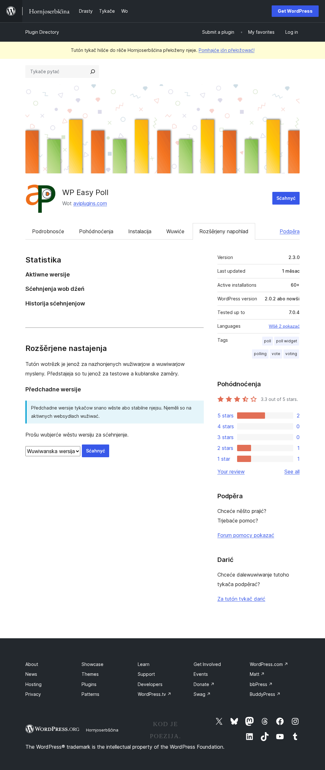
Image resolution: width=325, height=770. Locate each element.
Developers (150, 684)
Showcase (92, 664)
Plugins (89, 684)
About (31, 664)
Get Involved (207, 664)
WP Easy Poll (85, 192)
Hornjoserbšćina (102, 729)
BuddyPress (265, 694)
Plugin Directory (42, 32)
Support (146, 674)
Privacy (33, 694)
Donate (204, 684)
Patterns (90, 694)
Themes (90, 674)
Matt (257, 674)
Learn (143, 664)
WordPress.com (269, 664)
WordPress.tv (154, 694)
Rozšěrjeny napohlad (224, 231)
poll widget (286, 341)
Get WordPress (295, 11)
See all (292, 471)
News (31, 674)
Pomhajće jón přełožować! (227, 50)
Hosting (33, 684)
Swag (202, 694)
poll (267, 341)
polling (260, 353)
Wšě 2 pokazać (284, 326)
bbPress (261, 684)
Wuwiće (175, 231)
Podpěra (290, 231)
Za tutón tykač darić (241, 599)
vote (276, 353)
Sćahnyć (285, 198)
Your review (231, 471)
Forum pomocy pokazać (245, 535)
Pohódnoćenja (96, 231)
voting (291, 353)
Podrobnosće (48, 231)
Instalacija (139, 231)
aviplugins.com (90, 203)
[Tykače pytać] (92, 71)
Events (201, 674)
